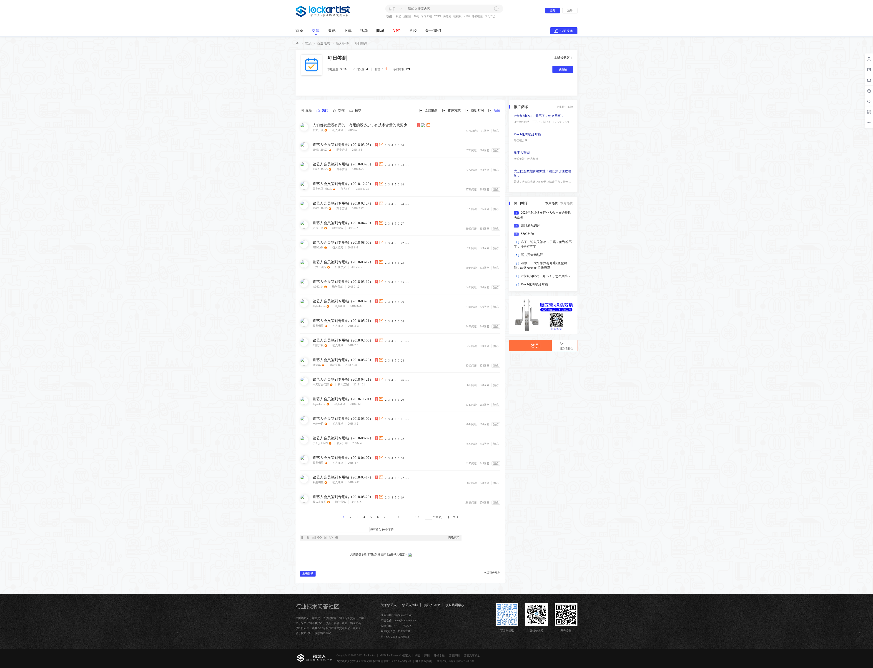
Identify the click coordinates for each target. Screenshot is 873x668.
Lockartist (369, 655)
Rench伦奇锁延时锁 (527, 152)
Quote (325, 537)
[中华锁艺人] (323, 16)
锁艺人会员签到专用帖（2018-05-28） (343, 360)
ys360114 (318, 228)
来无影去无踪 (321, 384)
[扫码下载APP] (869, 122)
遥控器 (407, 16)
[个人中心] (869, 58)
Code (331, 537)
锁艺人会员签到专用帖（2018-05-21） (343, 321)
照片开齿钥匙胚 (532, 255)
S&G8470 (527, 233)
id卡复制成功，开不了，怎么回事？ (539, 134)
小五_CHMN (321, 443)
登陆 (552, 10)
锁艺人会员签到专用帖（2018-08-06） (343, 242)
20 (402, 399)
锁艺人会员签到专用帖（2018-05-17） (343, 477)
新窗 (497, 110)
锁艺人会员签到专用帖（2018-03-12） (343, 281)
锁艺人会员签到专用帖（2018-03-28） (343, 301)
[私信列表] (869, 80)
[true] (496, 9)
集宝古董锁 (522, 171)
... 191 (416, 517)
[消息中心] (869, 91)
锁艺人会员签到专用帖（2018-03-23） (343, 164)
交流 (316, 31)
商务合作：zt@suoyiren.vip (396, 615)
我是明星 (318, 325)
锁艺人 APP (432, 605)
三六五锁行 (320, 267)
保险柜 (447, 16)
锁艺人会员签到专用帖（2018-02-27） (343, 203)
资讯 (332, 31)
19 (402, 497)
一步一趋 (318, 423)
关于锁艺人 (389, 605)
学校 (413, 31)
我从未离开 (320, 502)
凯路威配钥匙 (530, 225)
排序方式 (454, 110)
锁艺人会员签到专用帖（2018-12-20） (343, 184)
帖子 (392, 9)
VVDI (437, 16)
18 (402, 184)
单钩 (416, 16)
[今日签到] (869, 69)
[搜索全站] (869, 101)
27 (402, 223)
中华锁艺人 (297, 43)
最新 (309, 110)
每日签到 (337, 58)
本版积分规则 (492, 572)
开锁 (427, 655)
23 (402, 262)
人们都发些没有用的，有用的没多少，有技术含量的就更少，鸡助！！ (369, 125)
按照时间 (477, 110)
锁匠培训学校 (454, 605)
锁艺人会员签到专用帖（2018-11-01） (343, 399)
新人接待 (342, 43)
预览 (496, 130)
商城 (380, 31)
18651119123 (320, 149)
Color (308, 537)
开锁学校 (439, 655)
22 (402, 243)
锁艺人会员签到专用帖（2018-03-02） (343, 418)
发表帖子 (307, 573)
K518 (467, 16)
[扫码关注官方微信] (869, 111)
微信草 (317, 365)
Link (319, 537)
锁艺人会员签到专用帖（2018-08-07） (343, 438)
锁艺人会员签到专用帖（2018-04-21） (343, 379)
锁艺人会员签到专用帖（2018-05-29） (343, 497)
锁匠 (398, 16)
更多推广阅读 (565, 107)
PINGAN (318, 247)
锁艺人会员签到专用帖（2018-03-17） (343, 262)
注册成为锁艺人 (397, 554)
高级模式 (453, 537)
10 (405, 517)
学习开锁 (426, 16)
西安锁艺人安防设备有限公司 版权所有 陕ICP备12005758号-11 (373, 661)
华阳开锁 (318, 345)
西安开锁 (454, 655)
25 (402, 282)
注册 (570, 10)
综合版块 (323, 43)
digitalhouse (319, 306)
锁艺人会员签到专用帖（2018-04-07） (343, 458)
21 (402, 341)
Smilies (336, 537)
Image (313, 537)
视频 (364, 31)
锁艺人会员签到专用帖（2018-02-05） (343, 340)
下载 (348, 31)
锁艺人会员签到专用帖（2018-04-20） (343, 223)
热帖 (341, 110)
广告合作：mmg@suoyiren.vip (398, 620)
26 (402, 145)
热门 (325, 110)
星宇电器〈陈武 (322, 188)
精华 (358, 110)
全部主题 (431, 110)
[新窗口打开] (428, 125)
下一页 (451, 517)
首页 (300, 31)
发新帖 (563, 69)
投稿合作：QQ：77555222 (396, 626)
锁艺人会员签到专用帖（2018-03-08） (343, 145)
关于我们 (433, 31)
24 (402, 165)
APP (396, 31)
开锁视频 (477, 16)
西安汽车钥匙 (472, 655)
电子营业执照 (423, 661)
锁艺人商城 (410, 605)
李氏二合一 (491, 16)
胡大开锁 (318, 130)
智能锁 (457, 16)
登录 (383, 554)
